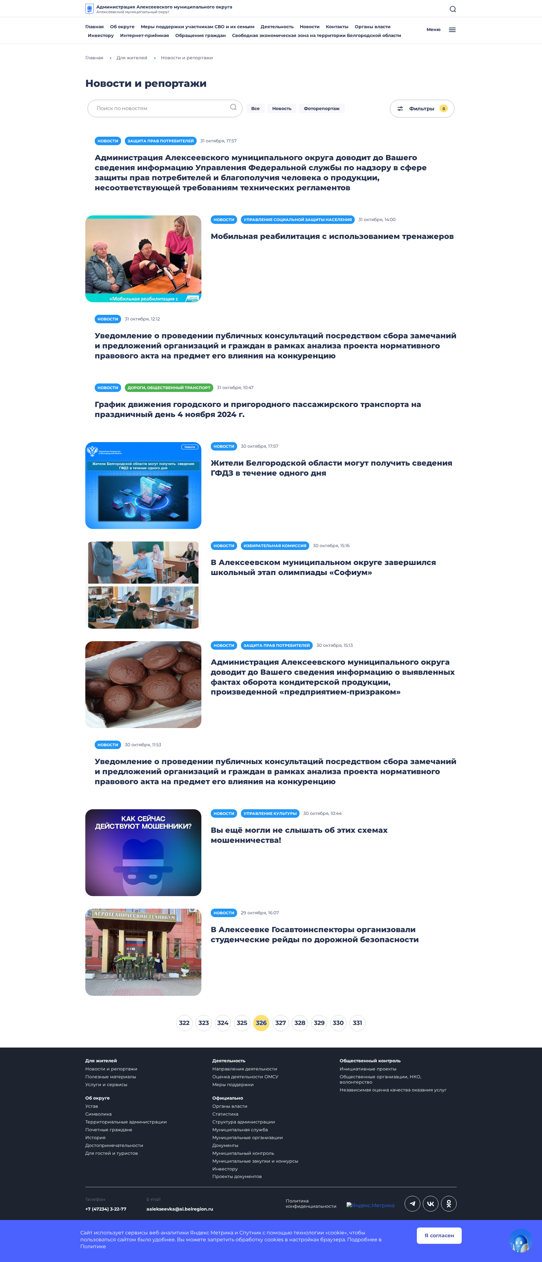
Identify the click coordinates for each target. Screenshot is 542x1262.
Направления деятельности (244, 1069)
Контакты (337, 26)
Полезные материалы (110, 1077)
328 (300, 1023)
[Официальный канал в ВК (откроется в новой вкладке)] (430, 1204)
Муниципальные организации (247, 1137)
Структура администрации (243, 1122)
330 (338, 1023)
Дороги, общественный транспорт (169, 387)
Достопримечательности (114, 1145)
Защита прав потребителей (161, 141)
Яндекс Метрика (211, 1233)
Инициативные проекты (368, 1069)
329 (319, 1023)
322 (184, 1023)
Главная (94, 26)
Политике (93, 1246)
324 (222, 1023)
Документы (225, 1145)
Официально (227, 1098)
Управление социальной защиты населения (298, 219)
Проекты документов (237, 1176)
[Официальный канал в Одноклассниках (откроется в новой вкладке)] (449, 1204)
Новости (310, 26)
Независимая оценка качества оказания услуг (393, 1090)
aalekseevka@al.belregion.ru (179, 1209)
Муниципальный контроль (243, 1153)
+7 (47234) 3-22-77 (105, 1209)
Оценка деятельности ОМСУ (245, 1077)
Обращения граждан (200, 35)
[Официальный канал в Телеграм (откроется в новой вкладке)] (412, 1204)
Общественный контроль (370, 1061)
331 (357, 1023)
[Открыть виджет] (521, 1241)
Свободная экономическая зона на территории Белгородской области (316, 35)
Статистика (225, 1114)
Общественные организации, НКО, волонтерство (380, 1079)
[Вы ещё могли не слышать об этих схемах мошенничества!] (143, 852)
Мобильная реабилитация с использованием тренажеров (332, 236)
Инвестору (101, 35)
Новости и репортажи (111, 1069)
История (95, 1137)
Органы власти (373, 26)
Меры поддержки (233, 1084)
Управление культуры (270, 813)
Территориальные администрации (126, 1122)
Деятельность (277, 26)
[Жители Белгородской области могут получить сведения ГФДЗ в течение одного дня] (143, 485)
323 (204, 1023)
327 (280, 1023)
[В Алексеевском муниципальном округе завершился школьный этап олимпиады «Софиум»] (143, 585)
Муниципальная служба (240, 1130)
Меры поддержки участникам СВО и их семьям (197, 26)
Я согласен (439, 1235)
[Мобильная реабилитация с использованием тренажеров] (143, 258)
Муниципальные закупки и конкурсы (255, 1161)
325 (242, 1023)
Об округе (122, 26)
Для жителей (101, 1061)
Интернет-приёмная (144, 35)
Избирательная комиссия (275, 545)
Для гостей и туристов (111, 1153)
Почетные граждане (108, 1130)
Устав (91, 1106)
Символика (98, 1114)
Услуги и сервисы (106, 1084)
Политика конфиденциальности (311, 1203)
